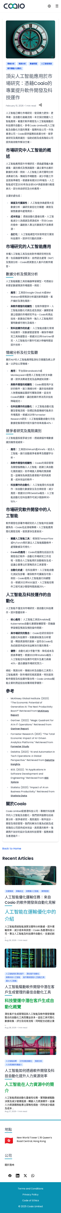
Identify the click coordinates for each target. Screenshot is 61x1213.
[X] (25, 1175)
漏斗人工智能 (11, 981)
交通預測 (9, 891)
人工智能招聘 (11, 1061)
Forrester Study (20, 746)
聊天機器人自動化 (14, 68)
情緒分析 (11, 63)
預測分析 (22, 63)
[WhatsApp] (33, 1175)
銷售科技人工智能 (13, 977)
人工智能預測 (46, 63)
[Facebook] (10, 1175)
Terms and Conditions (30, 1188)
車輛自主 (19, 891)
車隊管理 (45, 891)
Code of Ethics (30, 1200)
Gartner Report (20, 728)
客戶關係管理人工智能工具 (33, 977)
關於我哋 (9, 1165)
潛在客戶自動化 (33, 974)
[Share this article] (40, 104)
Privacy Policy (30, 1194)
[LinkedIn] (18, 1175)
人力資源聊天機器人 (14, 1064)
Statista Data (19, 795)
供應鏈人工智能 (32, 891)
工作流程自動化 (26, 1061)
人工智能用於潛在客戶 (15, 974)
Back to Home (11, 848)
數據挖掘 (33, 63)
